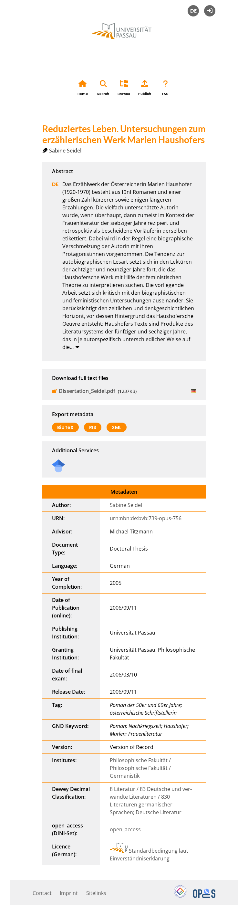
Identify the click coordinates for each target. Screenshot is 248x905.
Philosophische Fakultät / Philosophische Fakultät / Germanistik (140, 768)
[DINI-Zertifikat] (180, 896)
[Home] (124, 38)
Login (209, 10)
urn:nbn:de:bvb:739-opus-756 (145, 518)
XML (116, 427)
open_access (125, 829)
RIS (92, 427)
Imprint (69, 893)
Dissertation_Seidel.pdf (87, 391)
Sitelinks (96, 893)
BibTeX (65, 427)
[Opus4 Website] (204, 896)
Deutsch (193, 10)
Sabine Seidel (65, 150)
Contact (42, 893)
